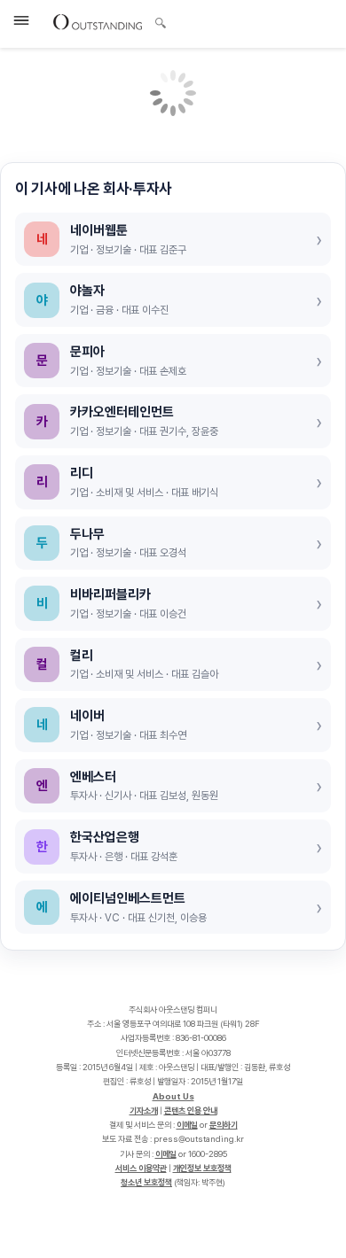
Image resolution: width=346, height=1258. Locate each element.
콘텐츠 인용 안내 (190, 1110)
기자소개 (144, 1110)
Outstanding (97, 21)
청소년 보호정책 (146, 1182)
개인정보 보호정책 (202, 1168)
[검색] (155, 20)
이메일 (187, 1125)
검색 (160, 25)
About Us (173, 1096)
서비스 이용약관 (141, 1168)
